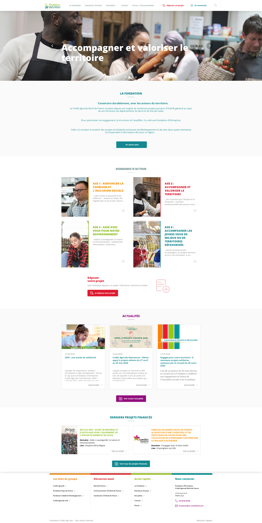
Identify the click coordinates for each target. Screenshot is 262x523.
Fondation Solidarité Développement (67, 495)
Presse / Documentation (143, 5)
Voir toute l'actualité (133, 398)
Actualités (138, 495)
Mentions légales (204, 520)
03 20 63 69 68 (184, 501)
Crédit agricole (58, 486)
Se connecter (200, 5)
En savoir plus (131, 144)
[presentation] (52, 46)
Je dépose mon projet (105, 293)
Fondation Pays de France (63, 491)
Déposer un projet (175, 5)
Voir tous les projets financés (133, 463)
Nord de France (100, 486)
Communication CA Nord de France (107, 491)
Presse (137, 505)
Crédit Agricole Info (60, 500)
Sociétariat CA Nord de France (105, 495)
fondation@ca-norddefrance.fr (191, 506)
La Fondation (75, 5)
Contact (124, 5)
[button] (126, 77)
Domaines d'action (93, 5)
